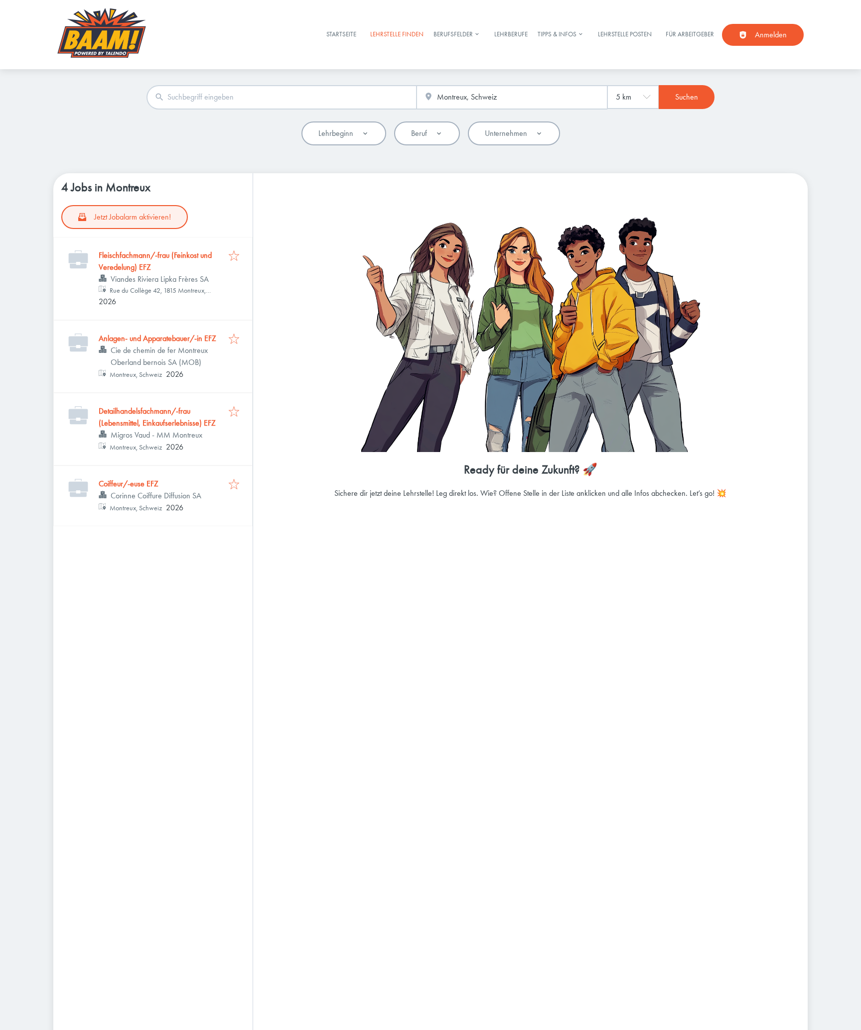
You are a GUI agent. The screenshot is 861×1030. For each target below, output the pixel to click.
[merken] (234, 256)
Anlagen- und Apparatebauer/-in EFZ (157, 338)
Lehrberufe (511, 34)
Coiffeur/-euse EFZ (128, 483)
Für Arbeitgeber (690, 34)
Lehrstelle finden (397, 34)
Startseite (341, 34)
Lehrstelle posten (625, 34)
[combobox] (281, 97)
